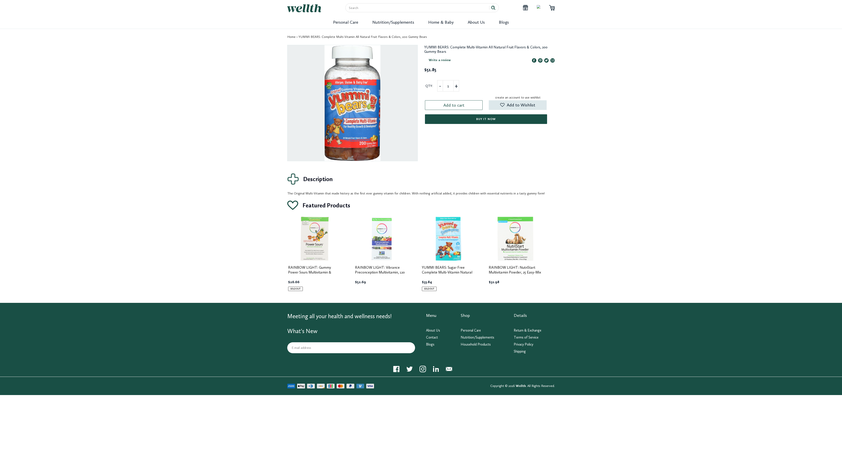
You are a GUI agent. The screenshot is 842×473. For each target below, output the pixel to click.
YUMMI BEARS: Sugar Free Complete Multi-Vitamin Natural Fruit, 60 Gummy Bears (447, 272)
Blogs (504, 22)
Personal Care (345, 22)
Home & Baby (441, 22)
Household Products (476, 344)
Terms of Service (526, 337)
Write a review (440, 60)
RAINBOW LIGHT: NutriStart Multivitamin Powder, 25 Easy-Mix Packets (515, 272)
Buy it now (486, 119)
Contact (432, 337)
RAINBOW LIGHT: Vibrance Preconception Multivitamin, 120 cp (380, 272)
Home (291, 37)
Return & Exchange (527, 330)
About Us (476, 22)
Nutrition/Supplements (393, 22)
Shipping (520, 351)
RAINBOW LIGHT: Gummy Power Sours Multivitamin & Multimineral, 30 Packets (309, 272)
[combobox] (419, 8)
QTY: (429, 86)
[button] (517, 105)
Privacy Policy (523, 344)
